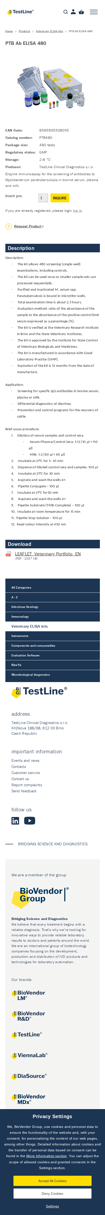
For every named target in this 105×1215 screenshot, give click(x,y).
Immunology (20, 616)
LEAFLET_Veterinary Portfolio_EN (48, 554)
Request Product (28, 226)
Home (9, 31)
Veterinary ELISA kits (49, 31)
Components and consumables (33, 645)
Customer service (25, 772)
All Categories (21, 587)
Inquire (60, 197)
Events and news (25, 760)
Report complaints (26, 784)
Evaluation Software (25, 655)
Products (24, 31)
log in (77, 210)
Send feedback (24, 790)
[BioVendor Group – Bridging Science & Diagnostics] (52, 898)
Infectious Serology (25, 607)
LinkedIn (15, 821)
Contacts (18, 766)
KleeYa (16, 665)
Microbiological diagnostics (30, 675)
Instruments (20, 636)
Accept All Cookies (52, 1181)
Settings (52, 1206)
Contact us (20, 778)
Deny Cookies (52, 1193)
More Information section (46, 1156)
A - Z (14, 597)
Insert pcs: (14, 196)
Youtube (29, 821)
